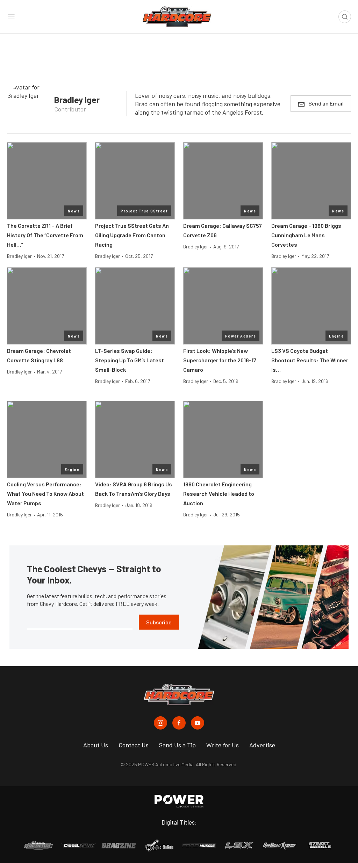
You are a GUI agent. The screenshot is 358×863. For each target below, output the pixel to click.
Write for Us (222, 745)
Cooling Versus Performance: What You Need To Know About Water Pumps (45, 493)
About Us (95, 745)
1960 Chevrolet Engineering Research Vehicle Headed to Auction (218, 493)
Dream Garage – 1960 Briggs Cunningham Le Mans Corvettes (306, 235)
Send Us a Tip (177, 745)
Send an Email (326, 103)
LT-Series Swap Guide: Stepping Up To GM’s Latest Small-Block (129, 360)
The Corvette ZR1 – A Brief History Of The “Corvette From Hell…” (45, 235)
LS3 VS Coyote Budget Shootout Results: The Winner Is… (309, 360)
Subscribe (159, 622)
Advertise (262, 745)
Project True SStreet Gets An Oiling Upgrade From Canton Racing (132, 235)
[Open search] (344, 16)
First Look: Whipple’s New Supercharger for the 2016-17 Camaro (219, 360)
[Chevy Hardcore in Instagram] (160, 723)
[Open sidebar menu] (11, 16)
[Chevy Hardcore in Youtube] (197, 723)
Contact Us (134, 745)
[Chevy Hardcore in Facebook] (179, 723)
